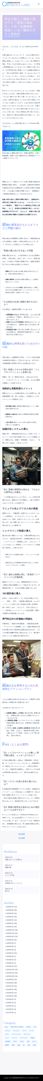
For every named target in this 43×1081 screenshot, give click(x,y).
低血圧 (32, 1038)
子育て (15, 1041)
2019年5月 (10, 1009)
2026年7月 (10, 907)
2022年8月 (10, 983)
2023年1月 (10, 966)
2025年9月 (10, 940)
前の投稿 (22, 834)
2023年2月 (10, 963)
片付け (22, 1041)
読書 (19, 1045)
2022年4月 (10, 996)
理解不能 (8, 867)
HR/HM (28, 1027)
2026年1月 (10, 927)
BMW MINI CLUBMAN (17, 1027)
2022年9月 (10, 979)
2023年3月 (10, 960)
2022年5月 (10, 993)
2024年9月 (10, 946)
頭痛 (34, 1045)
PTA (35, 1027)
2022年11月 (10, 973)
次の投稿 (22, 838)
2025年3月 (10, 943)
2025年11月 (10, 933)
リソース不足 (9, 875)
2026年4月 (10, 917)
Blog (6, 1027)
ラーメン (14, 1038)
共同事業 (7, 1041)
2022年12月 (10, 969)
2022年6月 (10, 989)
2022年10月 (10, 976)
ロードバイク (24, 1038)
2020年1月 (10, 1002)
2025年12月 (10, 930)
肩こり (34, 1041)
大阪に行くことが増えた (13, 859)
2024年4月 (10, 950)
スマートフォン (16, 1034)
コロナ (7, 1034)
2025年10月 (10, 936)
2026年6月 (10, 910)
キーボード (16, 1030)
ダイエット (27, 1034)
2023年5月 (10, 956)
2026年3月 (10, 920)
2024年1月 (10, 953)
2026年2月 (10, 923)
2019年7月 (10, 1006)
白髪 (28, 1041)
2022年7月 (10, 986)
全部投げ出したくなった (13, 883)
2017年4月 (10, 1012)
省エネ (7, 891)
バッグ (7, 1038)
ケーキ (24, 1030)
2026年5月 (10, 913)
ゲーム (31, 1030)
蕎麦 (13, 1045)
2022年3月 (10, 999)
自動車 (7, 1045)
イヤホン (7, 1030)
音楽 (29, 1045)
